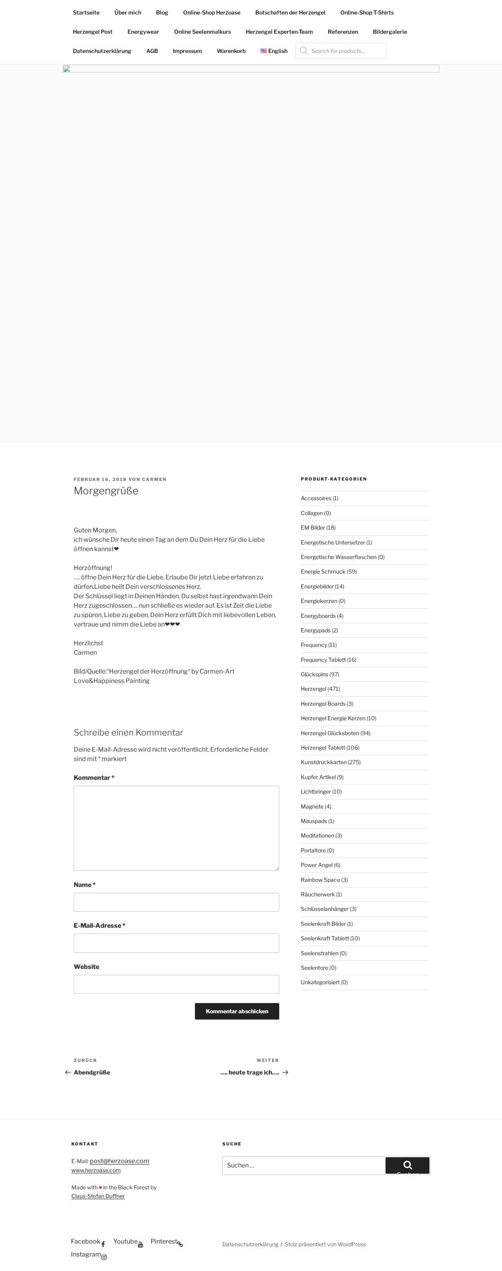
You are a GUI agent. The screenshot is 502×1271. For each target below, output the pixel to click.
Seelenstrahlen (319, 953)
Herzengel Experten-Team (279, 31)
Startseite (86, 12)
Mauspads (314, 821)
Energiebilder (317, 586)
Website (86, 967)
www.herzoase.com (96, 1170)
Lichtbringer (316, 791)
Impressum (187, 50)
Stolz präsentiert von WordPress (325, 1244)
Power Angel (317, 864)
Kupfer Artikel (318, 777)
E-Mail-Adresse (100, 925)
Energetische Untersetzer (333, 542)
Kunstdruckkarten (324, 762)
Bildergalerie (390, 31)
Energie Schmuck (323, 571)
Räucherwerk (318, 894)
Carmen (154, 479)
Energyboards (318, 615)
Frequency (314, 644)
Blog (162, 12)
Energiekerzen (319, 600)
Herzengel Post (93, 31)
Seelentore (314, 967)
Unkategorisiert (320, 982)
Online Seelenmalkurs (202, 31)
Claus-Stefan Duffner (98, 1196)
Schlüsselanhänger (325, 908)
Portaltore (313, 850)
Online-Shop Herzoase (211, 12)
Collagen (312, 513)
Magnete (312, 806)
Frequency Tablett (323, 659)
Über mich (128, 12)
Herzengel (313, 688)
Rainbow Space (320, 879)
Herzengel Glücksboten (330, 733)
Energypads (316, 630)
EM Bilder (313, 527)
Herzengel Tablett (323, 747)
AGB (152, 50)
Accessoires (316, 498)
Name (85, 885)
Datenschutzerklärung (102, 50)
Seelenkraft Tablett (325, 938)
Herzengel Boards (323, 703)
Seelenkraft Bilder (323, 923)
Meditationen (317, 835)
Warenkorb (231, 50)
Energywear (143, 31)
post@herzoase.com (119, 1161)
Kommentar (94, 777)
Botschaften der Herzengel (290, 12)
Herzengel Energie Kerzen (333, 718)
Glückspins (314, 674)
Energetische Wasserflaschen (338, 557)
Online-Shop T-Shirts (367, 12)
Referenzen (343, 31)
